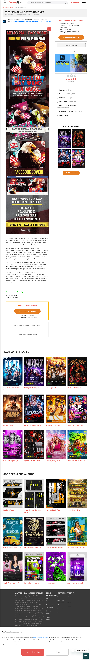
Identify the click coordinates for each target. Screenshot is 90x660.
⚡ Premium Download (27, 311)
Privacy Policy (48, 612)
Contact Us (60, 609)
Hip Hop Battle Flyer (53, 510)
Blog (58, 597)
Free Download (27, 331)
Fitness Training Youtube (54, 547)
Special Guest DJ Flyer (32, 461)
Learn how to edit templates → (71, 51)
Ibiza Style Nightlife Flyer (33, 425)
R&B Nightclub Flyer (53, 388)
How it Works (69, 598)
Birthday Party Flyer (53, 461)
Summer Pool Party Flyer (76, 461)
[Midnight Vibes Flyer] (64, 138)
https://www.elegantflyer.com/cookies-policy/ (50, 642)
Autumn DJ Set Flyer (53, 425)
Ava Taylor (69, 98)
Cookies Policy (48, 618)
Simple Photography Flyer (12, 583)
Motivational (50, 583)
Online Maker (69, 608)
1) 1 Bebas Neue (11, 296)
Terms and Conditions (49, 606)
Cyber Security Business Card (32, 511)
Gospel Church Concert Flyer (11, 389)
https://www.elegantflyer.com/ (41, 637)
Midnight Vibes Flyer (31, 388)
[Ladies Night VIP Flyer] (78, 158)
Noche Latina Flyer (74, 388)
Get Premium (71, 173)
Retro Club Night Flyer (10, 461)
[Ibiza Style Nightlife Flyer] (64, 158)
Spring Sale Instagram (32, 583)
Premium (76, 2)
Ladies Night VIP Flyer (75, 425)
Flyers (69, 90)
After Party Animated (75, 583)
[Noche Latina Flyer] (78, 138)
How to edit (79, 111)
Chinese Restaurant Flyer (33, 547)
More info (72, 101)
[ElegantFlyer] (15, 2)
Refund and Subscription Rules (60, 603)
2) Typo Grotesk (12, 298)
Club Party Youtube (9, 510)
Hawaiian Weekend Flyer (76, 547)
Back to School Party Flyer (12, 547)
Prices (69, 603)
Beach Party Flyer (74, 510)
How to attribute (63, 107)
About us (59, 613)
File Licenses (49, 600)
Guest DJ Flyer (8, 425)
